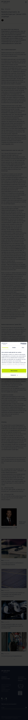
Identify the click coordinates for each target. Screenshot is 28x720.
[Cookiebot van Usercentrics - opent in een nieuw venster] (20, 344)
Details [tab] (14, 347)
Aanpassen (13, 375)
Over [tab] (23, 347)
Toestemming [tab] (5, 347)
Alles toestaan (14, 370)
